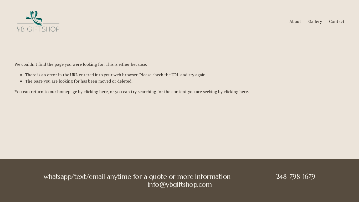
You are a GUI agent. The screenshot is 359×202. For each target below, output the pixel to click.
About (295, 21)
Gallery (315, 21)
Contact (337, 21)
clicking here (96, 91)
